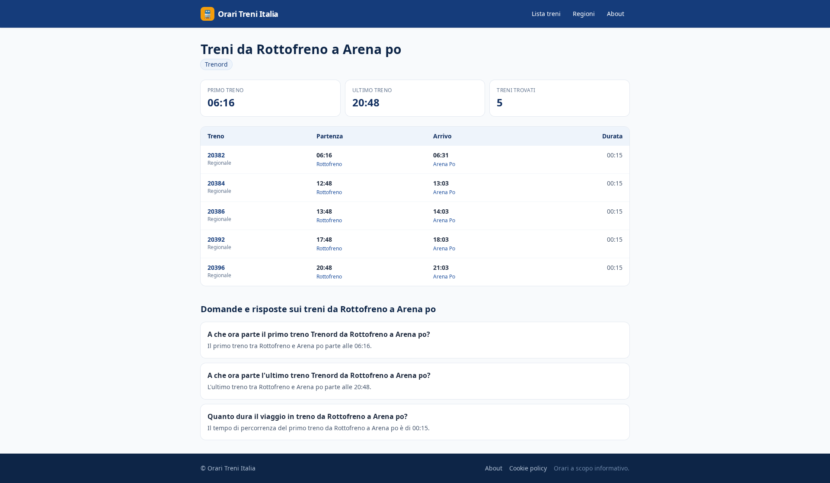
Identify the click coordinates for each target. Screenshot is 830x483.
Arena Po (444, 164)
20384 (216, 183)
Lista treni (546, 14)
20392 (216, 239)
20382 (216, 155)
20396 (216, 267)
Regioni (584, 14)
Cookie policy (528, 468)
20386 (216, 211)
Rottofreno (329, 164)
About (615, 14)
